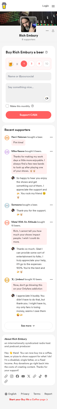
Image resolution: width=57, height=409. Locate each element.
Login (45, 5)
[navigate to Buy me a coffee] (4, 6)
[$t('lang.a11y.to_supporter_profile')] (13, 178)
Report (48, 393)
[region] (28, 84)
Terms (36, 393)
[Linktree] (46, 376)
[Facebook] (17, 376)
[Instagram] (11, 376)
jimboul (20, 279)
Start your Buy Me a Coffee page (27, 399)
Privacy (25, 393)
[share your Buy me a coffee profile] (53, 30)
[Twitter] (28, 376)
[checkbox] (18, 106)
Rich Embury (28, 35)
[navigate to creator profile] (28, 25)
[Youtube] (23, 376)
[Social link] (6, 376)
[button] (53, 6)
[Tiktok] (40, 376)
